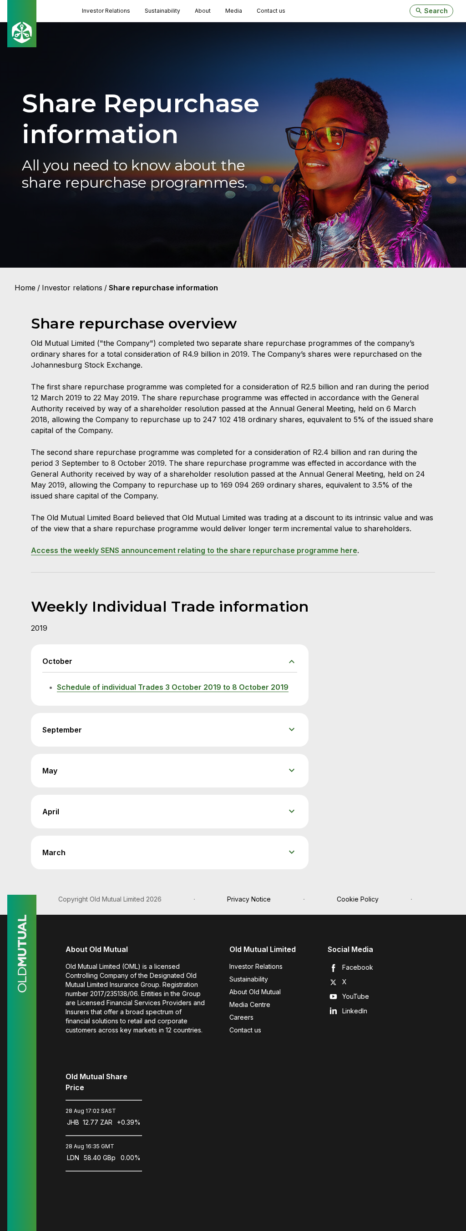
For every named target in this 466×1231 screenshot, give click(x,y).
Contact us (245, 1030)
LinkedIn (354, 1011)
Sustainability (248, 979)
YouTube (355, 996)
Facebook (357, 967)
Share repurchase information (163, 287)
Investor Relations (256, 966)
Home (25, 287)
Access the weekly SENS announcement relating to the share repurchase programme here (194, 550)
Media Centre (249, 1004)
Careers (241, 1017)
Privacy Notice (249, 899)
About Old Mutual (255, 992)
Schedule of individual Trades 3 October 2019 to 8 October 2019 (173, 687)
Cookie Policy (358, 899)
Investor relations (72, 287)
